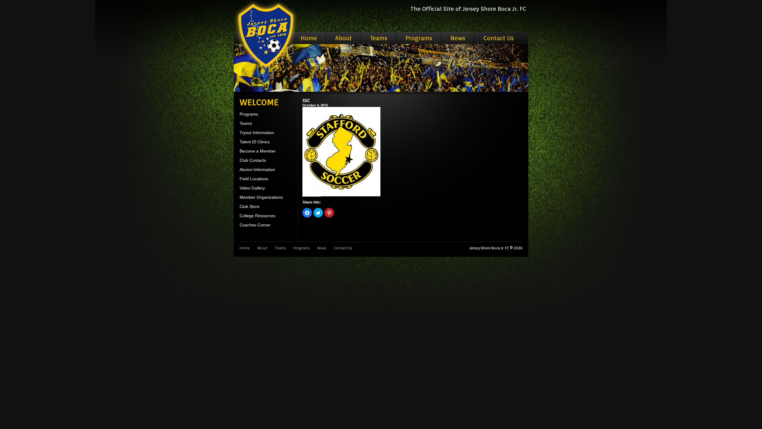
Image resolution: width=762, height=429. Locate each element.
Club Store (250, 206)
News (457, 38)
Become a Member (258, 151)
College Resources (257, 215)
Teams (378, 38)
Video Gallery (252, 188)
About (343, 38)
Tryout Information (257, 132)
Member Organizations (261, 197)
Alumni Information (257, 169)
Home (309, 38)
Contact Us (498, 38)
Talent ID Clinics (255, 141)
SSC (306, 100)
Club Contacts (253, 160)
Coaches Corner (255, 225)
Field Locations (254, 178)
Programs (418, 38)
